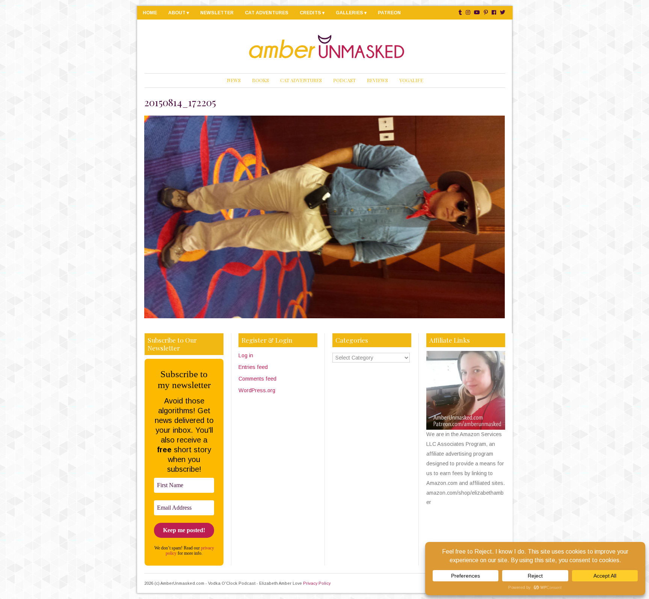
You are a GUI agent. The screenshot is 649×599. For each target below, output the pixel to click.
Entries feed (253, 367)
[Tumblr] (460, 12)
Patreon (389, 12)
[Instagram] (468, 12)
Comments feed (257, 379)
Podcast (344, 80)
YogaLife (411, 80)
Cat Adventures (266, 12)
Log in (245, 355)
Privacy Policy (317, 583)
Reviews (377, 80)
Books (260, 80)
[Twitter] (502, 12)
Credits (310, 12)
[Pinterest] (486, 12)
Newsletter (217, 12)
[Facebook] (494, 12)
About (177, 12)
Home (150, 12)
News (234, 80)
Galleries (349, 12)
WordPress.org (256, 390)
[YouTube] (477, 12)
